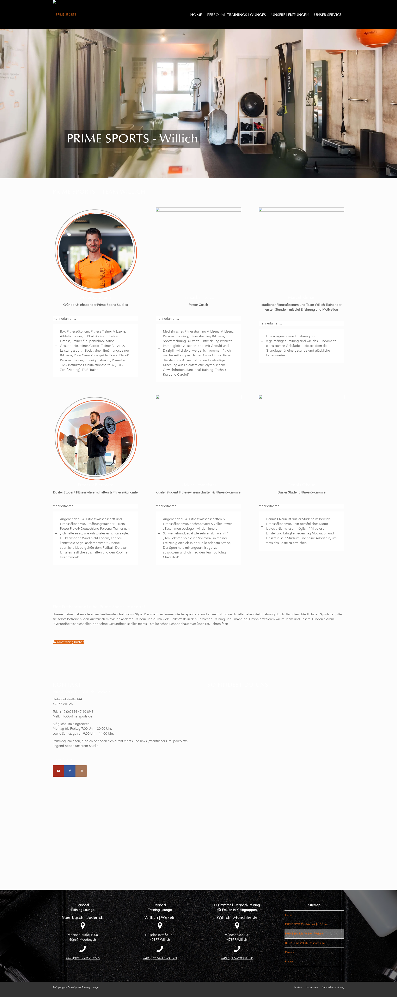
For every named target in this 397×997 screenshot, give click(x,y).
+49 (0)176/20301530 (237, 958)
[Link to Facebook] (69, 771)
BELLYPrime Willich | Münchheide (305, 943)
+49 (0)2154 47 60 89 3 (160, 958)
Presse (289, 961)
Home (288, 915)
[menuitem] (196, 14)
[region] (95, 350)
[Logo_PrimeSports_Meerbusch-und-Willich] (64, 14)
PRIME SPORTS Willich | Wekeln (304, 934)
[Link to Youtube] (58, 771)
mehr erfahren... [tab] (64, 318)
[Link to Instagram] (81, 771)
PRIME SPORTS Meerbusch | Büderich (307, 924)
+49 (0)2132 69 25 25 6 (83, 958)
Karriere (289, 952)
